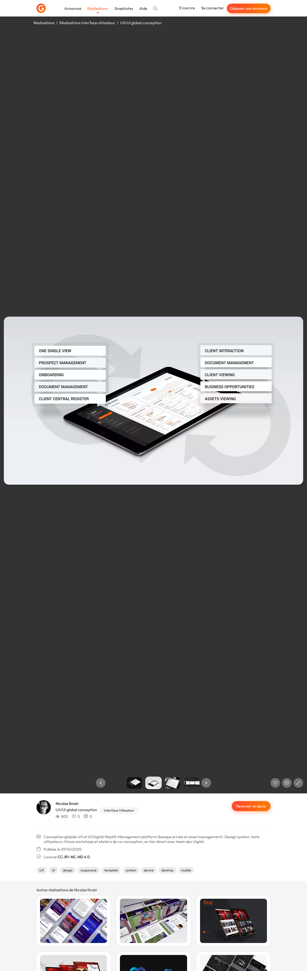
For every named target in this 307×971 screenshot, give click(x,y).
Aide (143, 8)
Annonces (72, 8)
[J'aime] (275, 783)
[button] (101, 783)
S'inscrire (187, 8)
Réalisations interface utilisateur (87, 22)
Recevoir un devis (251, 806)
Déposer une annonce (248, 8)
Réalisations (97, 8)
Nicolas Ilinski (67, 803)
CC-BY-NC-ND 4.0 (74, 856)
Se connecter (212, 8)
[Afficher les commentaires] (287, 783)
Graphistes (123, 8)
